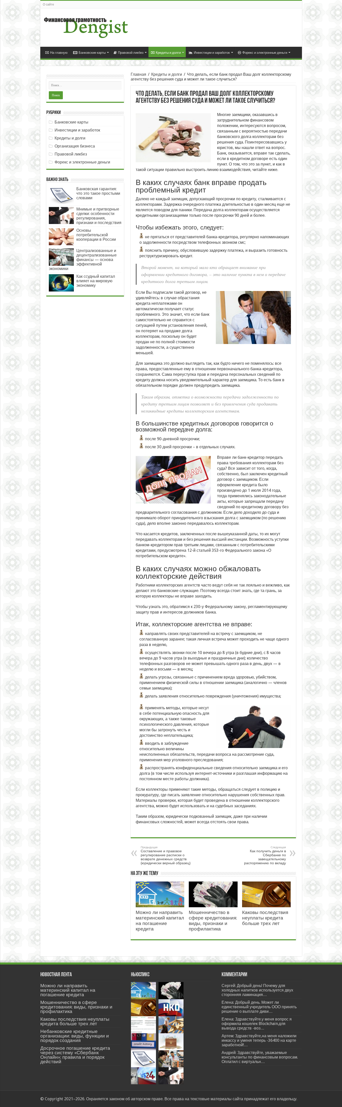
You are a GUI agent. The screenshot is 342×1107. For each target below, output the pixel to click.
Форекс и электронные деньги (264, 52)
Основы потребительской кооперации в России (96, 235)
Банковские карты (92, 52)
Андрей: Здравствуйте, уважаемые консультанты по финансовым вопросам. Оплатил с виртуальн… (260, 1057)
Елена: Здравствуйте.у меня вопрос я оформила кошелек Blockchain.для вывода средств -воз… (257, 1023)
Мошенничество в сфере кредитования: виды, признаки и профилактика (213, 921)
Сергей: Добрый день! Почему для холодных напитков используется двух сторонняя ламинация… (257, 990)
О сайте (48, 4)
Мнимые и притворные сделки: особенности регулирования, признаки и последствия (98, 216)
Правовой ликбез (130, 52)
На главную (59, 52)
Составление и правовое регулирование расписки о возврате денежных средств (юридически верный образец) (166, 855)
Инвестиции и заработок (212, 52)
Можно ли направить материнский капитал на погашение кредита (160, 921)
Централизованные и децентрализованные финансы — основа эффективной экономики (83, 259)
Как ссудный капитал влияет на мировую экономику (95, 281)
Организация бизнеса (75, 146)
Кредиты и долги (168, 52)
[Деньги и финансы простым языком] (86, 27)
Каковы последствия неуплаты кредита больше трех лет (265, 918)
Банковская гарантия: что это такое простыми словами (98, 193)
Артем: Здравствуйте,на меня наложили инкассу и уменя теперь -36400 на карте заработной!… (259, 1040)
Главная (138, 74)
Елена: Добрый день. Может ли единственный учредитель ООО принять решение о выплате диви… (259, 1007)
